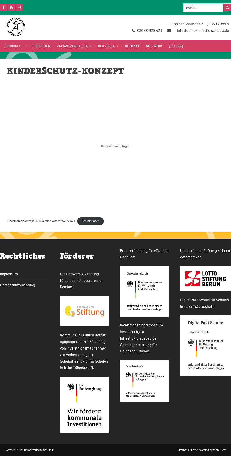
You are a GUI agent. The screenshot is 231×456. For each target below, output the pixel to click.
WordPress (219, 450)
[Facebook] (3, 7)
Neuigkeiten (40, 46)
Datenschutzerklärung (17, 285)
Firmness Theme (188, 450)
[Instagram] (19, 7)
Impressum (9, 274)
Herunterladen (90, 221)
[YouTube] (11, 7)
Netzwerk (154, 46)
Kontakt (132, 46)
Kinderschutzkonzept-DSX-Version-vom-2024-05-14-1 (41, 221)
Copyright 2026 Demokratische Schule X (29, 450)
